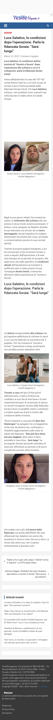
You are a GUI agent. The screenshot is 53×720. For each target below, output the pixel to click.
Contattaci (43, 686)
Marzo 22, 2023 (11, 56)
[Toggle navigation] (5, 25)
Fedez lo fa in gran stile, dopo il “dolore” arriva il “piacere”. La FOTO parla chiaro (27, 561)
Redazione (6, 705)
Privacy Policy (8, 709)
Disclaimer (7, 713)
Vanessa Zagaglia (29, 56)
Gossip (8, 33)
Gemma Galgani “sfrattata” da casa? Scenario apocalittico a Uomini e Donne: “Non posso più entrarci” (25, 574)
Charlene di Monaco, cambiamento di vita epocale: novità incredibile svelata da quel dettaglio (23, 631)
